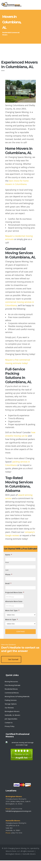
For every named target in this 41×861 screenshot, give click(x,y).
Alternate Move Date (13, 601)
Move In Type (11, 620)
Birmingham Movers (12, 711)
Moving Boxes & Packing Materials (17, 696)
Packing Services (11, 700)
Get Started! (13, 659)
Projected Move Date (14, 593)
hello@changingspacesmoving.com (18, 811)
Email (8, 583)
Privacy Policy (9, 726)
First (7, 562)
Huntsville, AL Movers (12, 715)
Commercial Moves (12, 693)
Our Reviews (9, 708)
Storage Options (11, 704)
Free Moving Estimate (12, 685)
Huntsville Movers (29, 854)
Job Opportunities (11, 719)
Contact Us (9, 723)
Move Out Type (12, 611)
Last (7, 570)
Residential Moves (11, 689)
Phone (8, 575)
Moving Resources (11, 681)
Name (8, 555)
